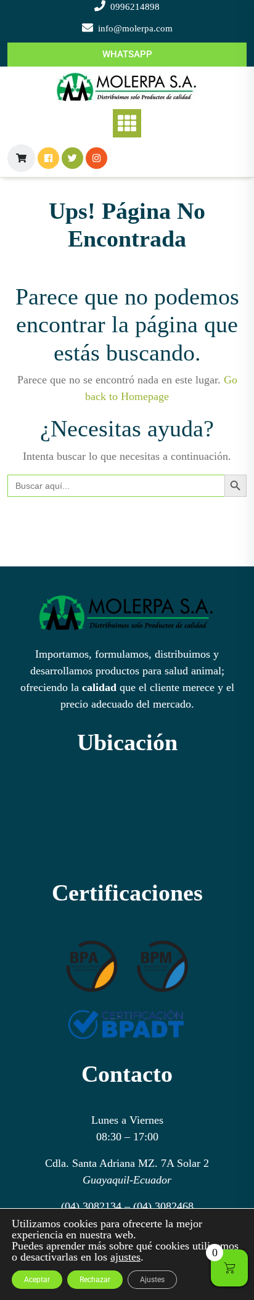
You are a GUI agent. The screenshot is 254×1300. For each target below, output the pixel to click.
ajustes (125, 1256)
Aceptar (37, 1279)
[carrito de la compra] (21, 158)
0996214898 (135, 7)
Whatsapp (127, 54)
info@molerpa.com (135, 28)
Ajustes (152, 1279)
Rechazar (95, 1279)
